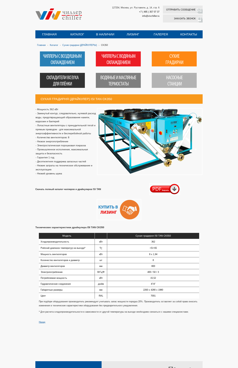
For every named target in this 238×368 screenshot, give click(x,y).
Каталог (77, 34)
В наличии (105, 34)
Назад (42, 322)
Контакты (188, 34)
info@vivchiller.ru (150, 16)
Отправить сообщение (181, 9)
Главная (49, 34)
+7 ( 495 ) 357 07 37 (149, 11)
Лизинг (133, 34)
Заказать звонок (185, 18)
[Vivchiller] (64, 13)
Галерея (161, 34)
